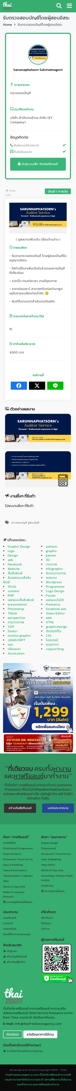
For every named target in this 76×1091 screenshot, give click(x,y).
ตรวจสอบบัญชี (19, 522)
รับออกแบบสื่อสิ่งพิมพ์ (17, 579)
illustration (16, 653)
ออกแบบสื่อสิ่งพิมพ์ (21, 599)
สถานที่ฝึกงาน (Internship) (16, 934)
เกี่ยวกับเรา (47, 918)
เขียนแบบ (14, 648)
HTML (50, 622)
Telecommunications (15, 870)
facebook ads (56, 608)
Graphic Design (19, 546)
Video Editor (55, 613)
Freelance (53, 604)
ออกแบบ (51, 546)
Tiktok (12, 613)
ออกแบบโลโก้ (55, 599)
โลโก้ (11, 626)
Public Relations (12, 854)
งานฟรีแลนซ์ (9, 918)
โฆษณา (12, 631)
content (13, 591)
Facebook (15, 564)
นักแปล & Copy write (14, 887)
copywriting (55, 648)
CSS (48, 635)
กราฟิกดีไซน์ (9, 843)
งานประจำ (8, 923)
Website (14, 568)
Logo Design (55, 591)
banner (51, 555)
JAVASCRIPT (17, 640)
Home (7, 24)
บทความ (45, 929)
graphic (51, 550)
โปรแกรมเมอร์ (48, 848)
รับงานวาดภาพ (56, 573)
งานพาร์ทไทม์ (9, 929)
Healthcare (47, 886)
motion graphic (19, 635)
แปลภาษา (52, 644)
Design (13, 555)
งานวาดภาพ (16, 622)
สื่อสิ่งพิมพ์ (15, 573)
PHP (11, 595)
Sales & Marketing (13, 865)
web (49, 617)
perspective (16, 617)
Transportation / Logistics (18, 876)
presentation (17, 604)
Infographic (54, 568)
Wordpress (54, 582)
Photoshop (16, 608)
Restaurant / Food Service (18, 859)
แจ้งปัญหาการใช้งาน (40, 1034)
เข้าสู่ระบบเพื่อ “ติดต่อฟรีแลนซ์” (39, 164)
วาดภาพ (51, 564)
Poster (51, 595)
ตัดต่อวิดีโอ (53, 631)
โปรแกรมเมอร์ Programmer (18, 848)
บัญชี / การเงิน (58, 191)
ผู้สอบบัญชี (33, 522)
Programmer (55, 586)
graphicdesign (56, 626)
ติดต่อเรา (46, 923)
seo (10, 644)
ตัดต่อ (12, 586)
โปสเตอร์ (52, 640)
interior (51, 577)
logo (11, 550)
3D (48, 559)
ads (10, 559)
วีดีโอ (6, 881)
